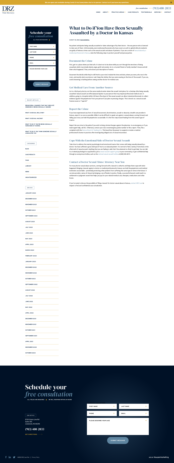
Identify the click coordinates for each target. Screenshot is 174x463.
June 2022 (29, 301)
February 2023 (31, 256)
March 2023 (29, 250)
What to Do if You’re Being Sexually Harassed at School (38, 125)
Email (31, 63)
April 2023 (29, 244)
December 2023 (31, 198)
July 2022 (29, 296)
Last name (33, 52)
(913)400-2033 (162, 8)
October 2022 (30, 278)
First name (33, 46)
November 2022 (31, 273)
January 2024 (30, 193)
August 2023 (30, 221)
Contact (167, 12)
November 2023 (31, 204)
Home (98, 12)
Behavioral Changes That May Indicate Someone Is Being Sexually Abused (39, 106)
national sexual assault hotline (108, 154)
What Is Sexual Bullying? (34, 112)
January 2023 (30, 261)
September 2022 (31, 284)
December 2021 (30, 318)
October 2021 (30, 330)
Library (28, 166)
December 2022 (31, 267)
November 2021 (30, 324)
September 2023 (31, 216)
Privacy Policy (35, 457)
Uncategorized (31, 177)
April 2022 (29, 313)
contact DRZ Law (136, 183)
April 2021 (29, 341)
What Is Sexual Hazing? (34, 118)
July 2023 (29, 227)
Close (171, 2)
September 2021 (31, 335)
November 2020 (31, 347)
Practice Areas (118, 12)
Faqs (27, 160)
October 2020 (30, 353)
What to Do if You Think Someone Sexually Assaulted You (41, 132)
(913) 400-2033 (34, 429)
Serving (157, 12)
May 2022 (28, 307)
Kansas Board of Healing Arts (92, 130)
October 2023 (30, 210)
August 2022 (30, 290)
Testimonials (146, 12)
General (86, 40)
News (27, 171)
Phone (32, 57)
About (105, 12)
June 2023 (29, 233)
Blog (82, 40)
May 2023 (28, 238)
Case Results (133, 12)
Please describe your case (38, 68)
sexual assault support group (109, 152)
